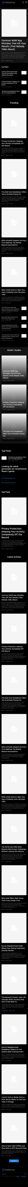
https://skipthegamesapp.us (9, 482)
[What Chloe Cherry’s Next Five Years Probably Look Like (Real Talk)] (14, 272)
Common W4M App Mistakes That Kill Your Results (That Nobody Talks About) (14, 45)
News (3, 302)
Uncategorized (5, 340)
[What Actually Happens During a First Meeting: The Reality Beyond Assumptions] (14, 222)
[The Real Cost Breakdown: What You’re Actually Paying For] (23, 92)
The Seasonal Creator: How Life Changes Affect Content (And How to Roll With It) (10, 336)
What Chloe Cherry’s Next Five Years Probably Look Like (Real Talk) (13, 292)
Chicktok (24, 1176)
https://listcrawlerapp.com (8, 478)
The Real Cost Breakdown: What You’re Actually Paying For (11, 92)
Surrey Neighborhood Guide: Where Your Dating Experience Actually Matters (10, 326)
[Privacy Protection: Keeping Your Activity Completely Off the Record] (23, 82)
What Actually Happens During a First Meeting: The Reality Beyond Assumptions (14, 242)
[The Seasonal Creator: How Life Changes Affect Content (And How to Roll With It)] (23, 336)
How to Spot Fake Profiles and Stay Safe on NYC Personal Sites (14, 1147)
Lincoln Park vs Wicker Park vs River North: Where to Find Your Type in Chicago (14, 1099)
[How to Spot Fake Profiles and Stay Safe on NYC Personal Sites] (14, 1128)
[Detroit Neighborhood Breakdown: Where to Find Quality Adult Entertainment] (14, 1029)
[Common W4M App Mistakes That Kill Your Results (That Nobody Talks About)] (14, 23)
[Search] (24, 1174)
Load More (13, 1161)
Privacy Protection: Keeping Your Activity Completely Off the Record (11, 83)
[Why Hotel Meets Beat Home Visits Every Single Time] (23, 318)
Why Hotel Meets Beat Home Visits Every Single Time (10, 318)
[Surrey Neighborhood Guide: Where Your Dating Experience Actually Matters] (23, 326)
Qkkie (17, 1176)
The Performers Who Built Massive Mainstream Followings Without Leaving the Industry (10, 309)
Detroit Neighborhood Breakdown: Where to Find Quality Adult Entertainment (12, 1049)
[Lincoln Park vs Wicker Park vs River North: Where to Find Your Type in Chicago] (14, 1079)
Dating (3, 60)
